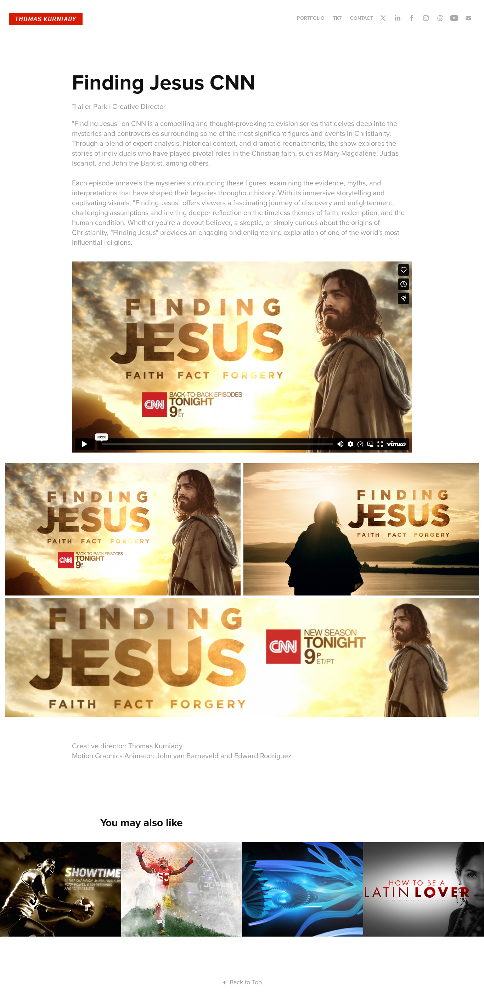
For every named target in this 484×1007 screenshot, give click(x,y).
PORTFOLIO (311, 18)
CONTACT (361, 18)
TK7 (337, 18)
